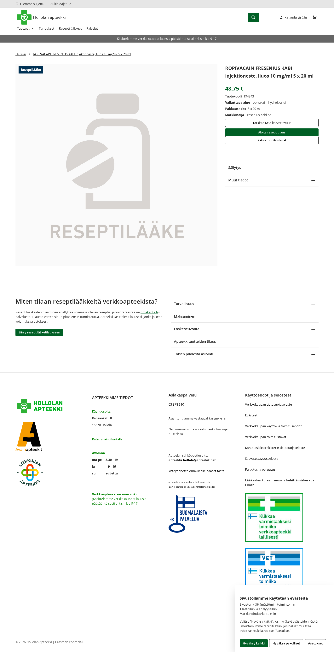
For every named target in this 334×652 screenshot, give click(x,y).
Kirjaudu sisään (296, 17)
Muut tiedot (238, 180)
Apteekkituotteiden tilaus (195, 341)
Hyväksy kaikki (254, 643)
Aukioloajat (58, 4)
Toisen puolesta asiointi (193, 354)
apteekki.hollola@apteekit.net (192, 460)
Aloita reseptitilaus (271, 132)
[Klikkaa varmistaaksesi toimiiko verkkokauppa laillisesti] (282, 517)
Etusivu (20, 54)
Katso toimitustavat (271, 140)
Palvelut (92, 28)
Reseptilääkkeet (70, 28)
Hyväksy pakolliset (286, 643)
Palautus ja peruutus (260, 469)
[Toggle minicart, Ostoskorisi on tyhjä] (315, 17)
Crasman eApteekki (69, 642)
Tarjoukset (46, 28)
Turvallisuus (184, 303)
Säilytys (234, 167)
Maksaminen (184, 316)
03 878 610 (176, 404)
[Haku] (253, 17)
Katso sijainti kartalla (107, 439)
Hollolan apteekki (49, 17)
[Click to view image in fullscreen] (116, 165)
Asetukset (315, 643)
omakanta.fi (149, 312)
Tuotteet (23, 28)
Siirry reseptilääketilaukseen (39, 332)
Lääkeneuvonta (186, 328)
